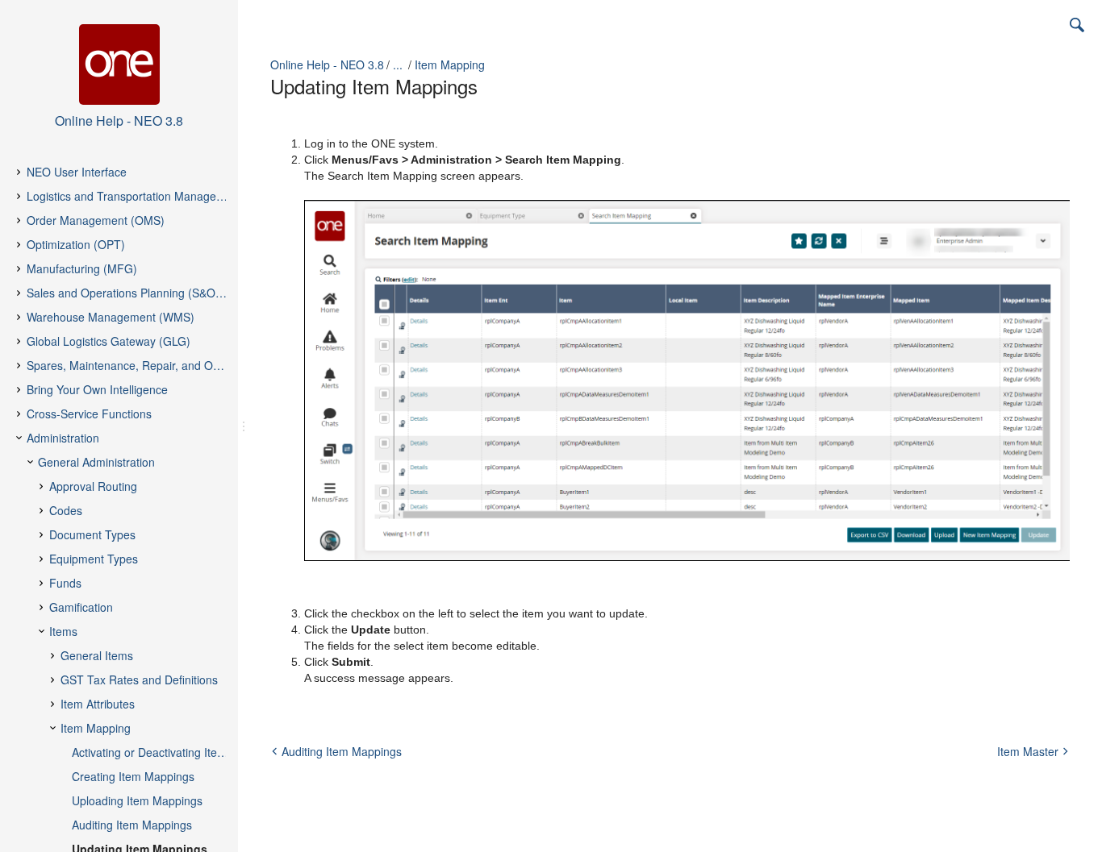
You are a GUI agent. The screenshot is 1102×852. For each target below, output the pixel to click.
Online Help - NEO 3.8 (327, 64)
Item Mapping (450, 64)
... (398, 64)
